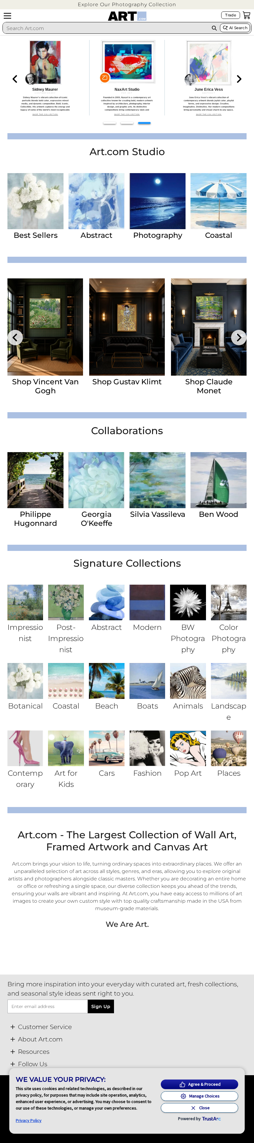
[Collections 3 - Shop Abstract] (107, 602)
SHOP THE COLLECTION (45, 114)
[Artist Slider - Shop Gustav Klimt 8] (127, 327)
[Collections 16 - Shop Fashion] (147, 748)
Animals (188, 705)
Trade (230, 15)
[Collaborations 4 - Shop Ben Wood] (218, 480)
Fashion (147, 773)
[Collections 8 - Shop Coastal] (66, 681)
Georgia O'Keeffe (96, 519)
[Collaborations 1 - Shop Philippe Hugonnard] (35, 480)
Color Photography (229, 638)
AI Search (238, 27)
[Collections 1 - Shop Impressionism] (25, 602)
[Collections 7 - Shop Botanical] (25, 681)
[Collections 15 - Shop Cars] (107, 748)
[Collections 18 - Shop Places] (229, 748)
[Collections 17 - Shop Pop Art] (188, 748)
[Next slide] (239, 79)
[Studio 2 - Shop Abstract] (96, 201)
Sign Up (100, 1006)
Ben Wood (218, 514)
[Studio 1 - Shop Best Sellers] (35, 201)
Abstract (96, 235)
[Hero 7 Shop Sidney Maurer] (45, 78)
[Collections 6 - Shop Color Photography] (229, 602)
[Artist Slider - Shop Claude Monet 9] (209, 327)
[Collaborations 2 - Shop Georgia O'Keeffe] (96, 480)
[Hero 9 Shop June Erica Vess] (209, 78)
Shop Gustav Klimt (127, 381)
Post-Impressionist (66, 638)
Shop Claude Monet (209, 386)
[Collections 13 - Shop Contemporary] (25, 748)
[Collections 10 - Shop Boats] (147, 681)
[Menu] (7, 16)
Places (228, 773)
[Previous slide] (15, 79)
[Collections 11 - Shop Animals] (188, 681)
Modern (147, 627)
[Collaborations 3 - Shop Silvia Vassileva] (157, 480)
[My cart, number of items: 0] (247, 15)
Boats (147, 705)
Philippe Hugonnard (35, 519)
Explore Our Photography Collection (127, 4)
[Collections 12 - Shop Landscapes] (229, 681)
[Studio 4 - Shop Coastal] (218, 201)
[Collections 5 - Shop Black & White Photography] (188, 602)
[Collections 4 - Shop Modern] (147, 602)
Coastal (218, 235)
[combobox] (105, 28)
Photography (157, 235)
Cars (107, 773)
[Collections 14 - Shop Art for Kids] (66, 748)
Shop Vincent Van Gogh (45, 386)
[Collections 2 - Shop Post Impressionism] (66, 602)
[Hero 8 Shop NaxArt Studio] (127, 78)
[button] (127, 4)
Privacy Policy (29, 1120)
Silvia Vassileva (157, 514)
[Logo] (127, 16)
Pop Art (188, 773)
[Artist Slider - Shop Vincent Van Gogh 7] (45, 327)
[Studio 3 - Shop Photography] (157, 201)
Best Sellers (36, 235)
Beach (106, 705)
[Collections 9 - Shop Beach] (107, 681)
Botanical (25, 705)
